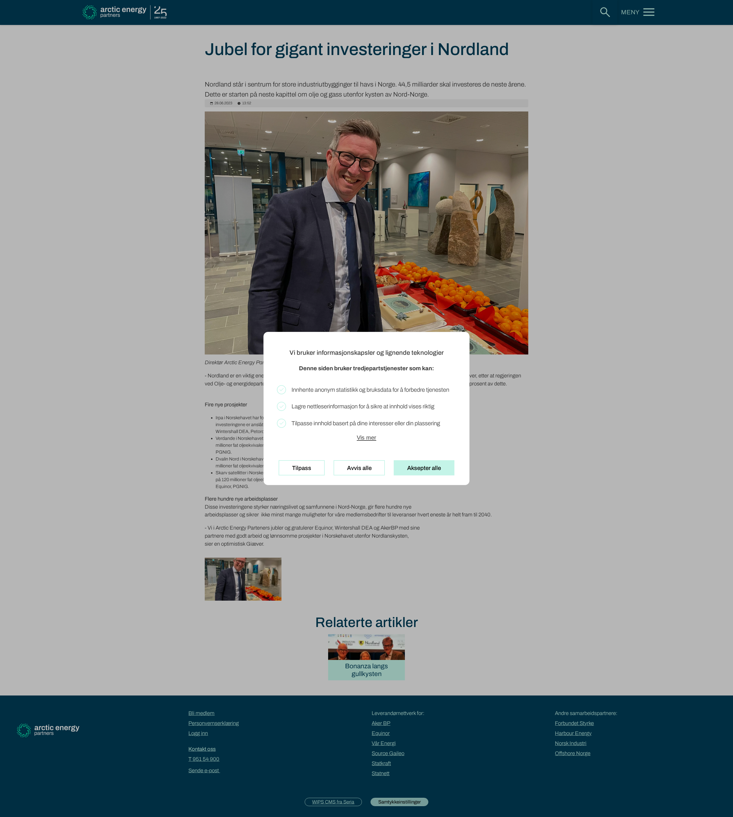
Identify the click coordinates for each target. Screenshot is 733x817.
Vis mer (366, 437)
